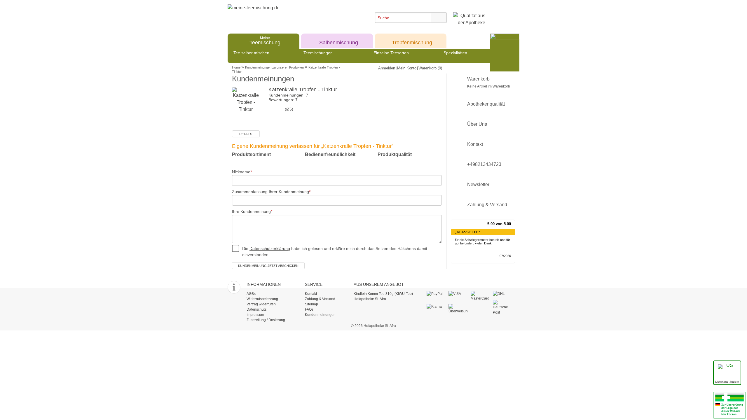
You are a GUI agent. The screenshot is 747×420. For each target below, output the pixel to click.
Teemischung (264, 40)
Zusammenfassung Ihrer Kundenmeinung (270, 191)
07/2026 (505, 256)
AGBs (251, 294)
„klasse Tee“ (467, 232)
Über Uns (477, 124)
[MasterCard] (480, 296)
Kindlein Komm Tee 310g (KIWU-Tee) (383, 294)
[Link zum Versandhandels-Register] (729, 404)
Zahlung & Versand (487, 204)
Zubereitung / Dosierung (266, 320)
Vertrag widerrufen (261, 304)
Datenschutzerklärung (269, 248)
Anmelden (386, 68)
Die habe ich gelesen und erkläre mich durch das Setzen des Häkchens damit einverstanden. (334, 251)
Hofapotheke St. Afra (370, 299)
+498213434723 (484, 164)
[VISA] (457, 294)
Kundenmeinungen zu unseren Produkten (274, 67)
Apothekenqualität (486, 104)
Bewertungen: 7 (283, 99)
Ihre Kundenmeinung (251, 211)
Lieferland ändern (727, 381)
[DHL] (502, 294)
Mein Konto (406, 68)
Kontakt (475, 144)
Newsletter (478, 184)
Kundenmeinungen (320, 315)
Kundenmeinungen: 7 (288, 95)
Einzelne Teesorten (391, 52)
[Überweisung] (457, 309)
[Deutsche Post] (502, 307)
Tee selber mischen (251, 52)
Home (236, 67)
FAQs (309, 309)
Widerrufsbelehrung (262, 299)
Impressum (255, 315)
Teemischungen (318, 52)
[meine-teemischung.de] (281, 14)
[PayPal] (436, 294)
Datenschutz (256, 309)
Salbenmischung (338, 40)
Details (245, 134)
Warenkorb (488, 82)
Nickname (241, 171)
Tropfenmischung (412, 40)
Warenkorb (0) (430, 68)
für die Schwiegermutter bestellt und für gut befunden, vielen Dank (482, 241)
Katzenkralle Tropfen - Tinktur (302, 89)
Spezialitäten (455, 52)
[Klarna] (436, 306)
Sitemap (311, 304)
